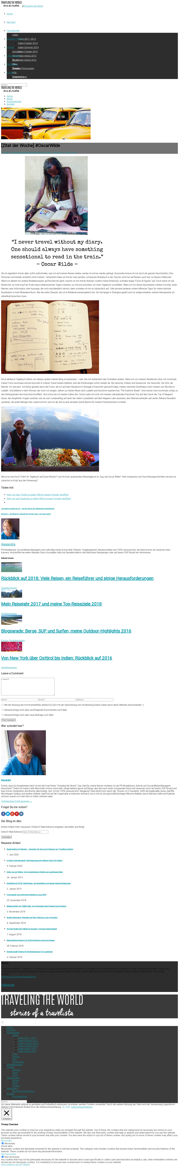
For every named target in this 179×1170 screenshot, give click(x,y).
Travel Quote (70, 152)
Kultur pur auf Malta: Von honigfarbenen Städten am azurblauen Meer (35, 872)
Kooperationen (19, 76)
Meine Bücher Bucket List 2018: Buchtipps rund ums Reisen (31, 940)
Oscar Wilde (45, 152)
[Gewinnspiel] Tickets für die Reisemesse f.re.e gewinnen (30, 952)
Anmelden (6, 837)
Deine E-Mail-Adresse (11, 831)
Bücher (15, 60)
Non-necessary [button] (8, 1154)
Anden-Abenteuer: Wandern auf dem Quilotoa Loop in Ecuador (32, 917)
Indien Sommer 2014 (28, 47)
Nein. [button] (68, 1107)
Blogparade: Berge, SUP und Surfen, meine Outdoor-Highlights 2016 (66, 631)
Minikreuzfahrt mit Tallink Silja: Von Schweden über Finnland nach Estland (36, 906)
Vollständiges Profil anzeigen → (16, 801)
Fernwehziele (13, 30)
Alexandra (19, 152)
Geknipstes (12, 64)
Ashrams (16, 51)
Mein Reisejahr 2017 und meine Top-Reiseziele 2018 (51, 604)
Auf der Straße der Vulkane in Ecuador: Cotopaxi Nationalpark (32, 929)
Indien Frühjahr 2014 (28, 43)
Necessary (9, 1143)
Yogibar (10, 47)
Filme (15, 1083)
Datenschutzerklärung (81, 1107)
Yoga (14, 1075)
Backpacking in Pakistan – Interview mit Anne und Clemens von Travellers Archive (40, 849)
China (15, 1054)
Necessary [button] (6, 1140)
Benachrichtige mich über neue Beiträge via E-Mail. (29, 715)
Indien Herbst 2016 (27, 60)
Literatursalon (13, 55)
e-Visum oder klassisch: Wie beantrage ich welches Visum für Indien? (35, 860)
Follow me (7, 985)
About (10, 98)
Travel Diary (57, 152)
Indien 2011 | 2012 (27, 39)
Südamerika (18, 1062)
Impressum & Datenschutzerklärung (18, 976)
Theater (16, 1086)
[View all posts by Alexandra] (10, 538)
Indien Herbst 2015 (27, 55)
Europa (4, 640)
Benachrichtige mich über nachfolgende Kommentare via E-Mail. (35, 710)
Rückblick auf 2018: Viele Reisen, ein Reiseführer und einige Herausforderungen (77, 578)
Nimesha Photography (23, 68)
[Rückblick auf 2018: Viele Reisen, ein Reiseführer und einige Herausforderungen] (11, 571)
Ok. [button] (63, 1107)
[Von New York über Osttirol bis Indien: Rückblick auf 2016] (11, 651)
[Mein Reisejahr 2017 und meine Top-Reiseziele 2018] (11, 597)
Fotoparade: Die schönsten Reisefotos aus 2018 (26, 895)
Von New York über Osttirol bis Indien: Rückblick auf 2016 (56, 658)
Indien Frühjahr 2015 (28, 51)
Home (10, 13)
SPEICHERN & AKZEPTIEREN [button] (15, 1165)
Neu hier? (11, 22)
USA (14, 72)
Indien (15, 34)
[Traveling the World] (11, 6)
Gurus (15, 1072)
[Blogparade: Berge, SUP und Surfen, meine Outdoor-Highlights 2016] (11, 624)
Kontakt (10, 72)
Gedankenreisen (15, 39)
